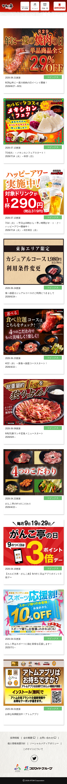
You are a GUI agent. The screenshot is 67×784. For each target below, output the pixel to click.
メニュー (35, 8)
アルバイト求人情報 (25, 7)
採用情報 (14, 738)
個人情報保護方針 (16, 743)
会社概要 (27, 738)
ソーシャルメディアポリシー (44, 743)
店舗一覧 (45, 8)
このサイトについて (33, 749)
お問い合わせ (46, 738)
